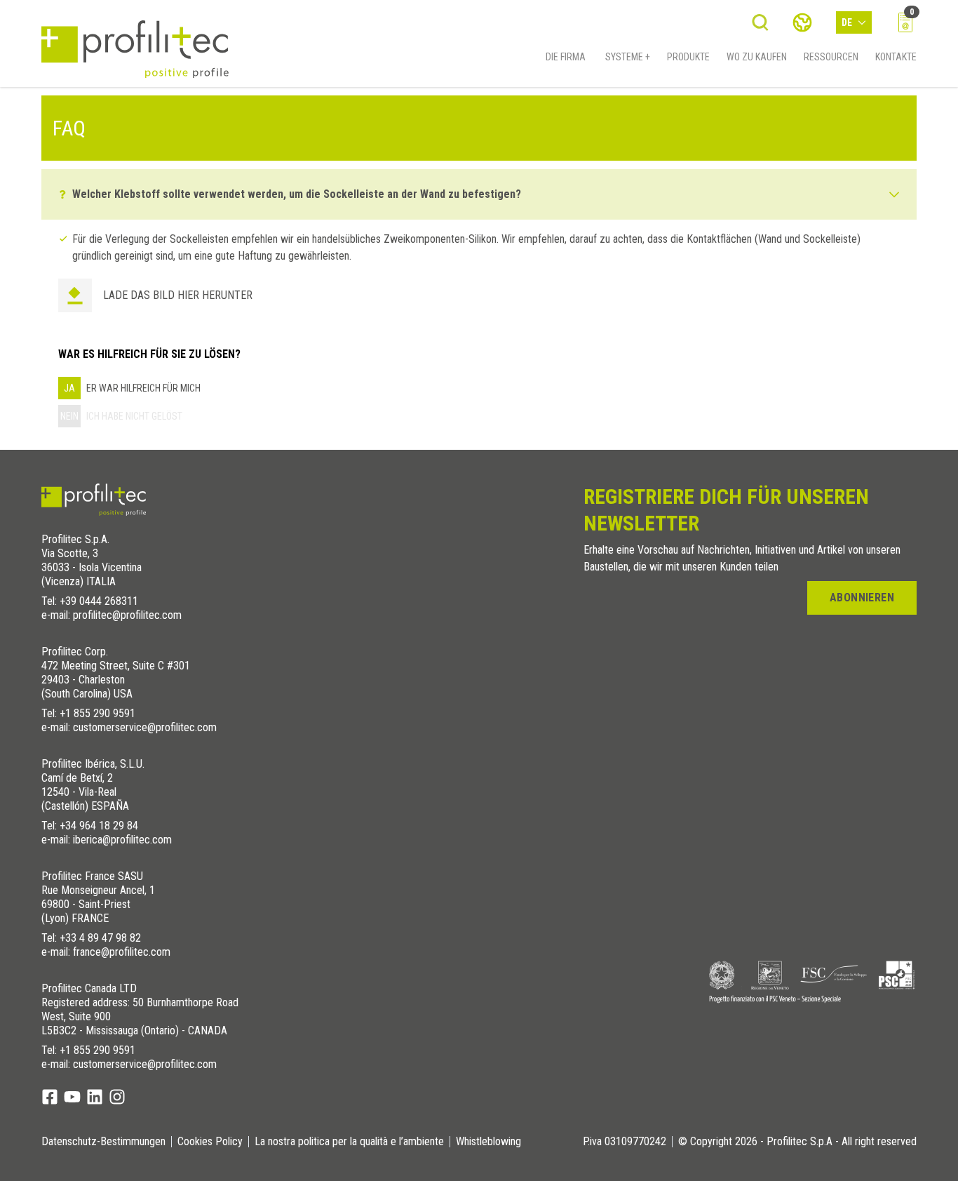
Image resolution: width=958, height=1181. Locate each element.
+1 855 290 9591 (97, 713)
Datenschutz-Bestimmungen (103, 1141)
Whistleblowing (488, 1141)
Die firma (566, 56)
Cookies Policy (210, 1141)
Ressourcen (831, 56)
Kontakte (896, 56)
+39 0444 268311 (99, 601)
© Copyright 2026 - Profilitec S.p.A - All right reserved (797, 1141)
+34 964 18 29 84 (99, 825)
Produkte (688, 56)
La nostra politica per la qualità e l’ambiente (349, 1141)
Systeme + (627, 56)
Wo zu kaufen (757, 56)
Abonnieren (862, 597)
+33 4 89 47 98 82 (100, 938)
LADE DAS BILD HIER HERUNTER (177, 295)
